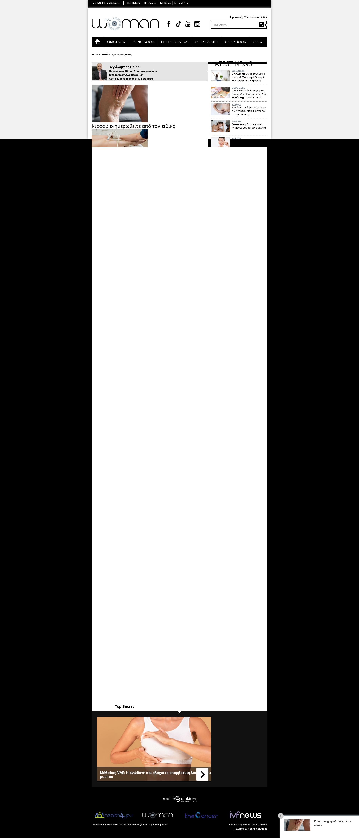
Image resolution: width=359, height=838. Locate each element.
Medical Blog (181, 2)
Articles (105, 54)
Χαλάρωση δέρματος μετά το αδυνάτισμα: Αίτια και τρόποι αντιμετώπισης (249, 110)
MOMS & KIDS (206, 42)
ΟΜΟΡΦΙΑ (116, 42)
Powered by (250, 828)
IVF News (165, 2)
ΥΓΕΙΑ (257, 42)
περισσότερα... (202, 774)
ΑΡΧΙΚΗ (98, 42)
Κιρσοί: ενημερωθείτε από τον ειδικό (133, 126)
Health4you (133, 2)
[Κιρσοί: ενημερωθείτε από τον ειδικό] (120, 121)
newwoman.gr (125, 23)
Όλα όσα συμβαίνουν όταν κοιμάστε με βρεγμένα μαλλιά (249, 126)
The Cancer (150, 2)
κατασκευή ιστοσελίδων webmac (248, 824)
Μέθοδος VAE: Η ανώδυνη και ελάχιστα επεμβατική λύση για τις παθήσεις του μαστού (168, 775)
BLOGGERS (238, 88)
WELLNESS (238, 71)
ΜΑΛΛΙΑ (237, 121)
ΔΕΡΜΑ (236, 104)
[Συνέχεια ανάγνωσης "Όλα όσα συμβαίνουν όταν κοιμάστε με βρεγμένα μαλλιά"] (220, 130)
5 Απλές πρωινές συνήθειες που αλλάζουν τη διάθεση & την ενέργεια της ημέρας (248, 77)
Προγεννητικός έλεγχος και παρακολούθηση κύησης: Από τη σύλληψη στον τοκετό (249, 94)
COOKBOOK (235, 42)
